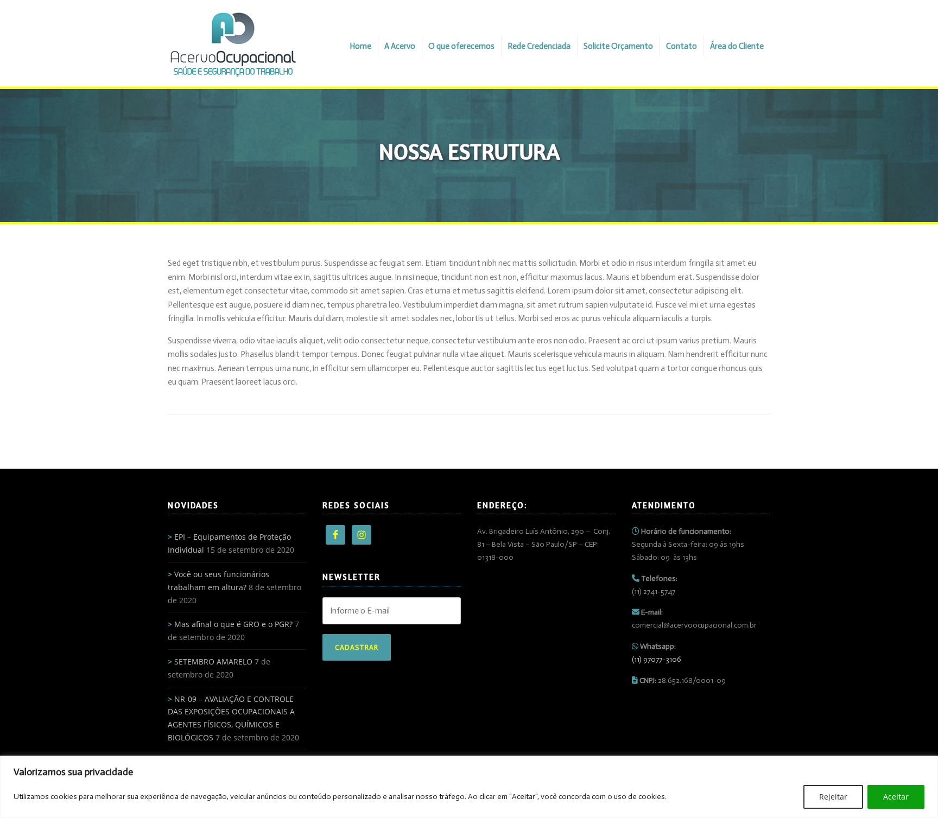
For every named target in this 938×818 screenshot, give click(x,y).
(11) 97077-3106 (656, 659)
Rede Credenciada (539, 46)
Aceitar (896, 796)
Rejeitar (833, 796)
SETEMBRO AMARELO (213, 661)
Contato (681, 46)
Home (360, 46)
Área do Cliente (737, 46)
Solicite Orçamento (618, 46)
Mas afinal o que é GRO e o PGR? (233, 624)
